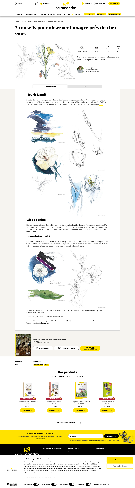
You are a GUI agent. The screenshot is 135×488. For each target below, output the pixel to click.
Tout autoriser (119, 460)
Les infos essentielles (50, 86)
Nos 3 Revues (89, 14)
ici (67, 310)
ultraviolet (46, 323)
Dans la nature (31, 14)
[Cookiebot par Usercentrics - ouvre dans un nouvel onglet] (12, 484)
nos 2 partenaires (35, 462)
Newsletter (45, 3)
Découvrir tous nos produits (66, 423)
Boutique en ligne (47, 452)
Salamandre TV (114, 14)
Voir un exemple (40, 439)
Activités (51, 14)
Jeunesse (76, 14)
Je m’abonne (90, 348)
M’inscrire (110, 436)
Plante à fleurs (38, 365)
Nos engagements (73, 452)
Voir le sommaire (44, 348)
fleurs (81, 225)
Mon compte (87, 3)
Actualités (19, 14)
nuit (101, 104)
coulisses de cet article (54, 317)
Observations (37, 362)
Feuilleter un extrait (68, 348)
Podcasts (67, 14)
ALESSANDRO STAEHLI (92, 71)
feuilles (103, 102)
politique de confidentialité (93, 440)
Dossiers (42, 14)
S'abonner (100, 3)
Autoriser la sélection (120, 466)
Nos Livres (101, 14)
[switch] (53, 484)
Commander (26, 410)
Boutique (114, 3)
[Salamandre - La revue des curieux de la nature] (66, 5)
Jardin (46, 365)
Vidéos (59, 14)
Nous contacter (99, 452)
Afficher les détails (100, 484)
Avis (85, 86)
